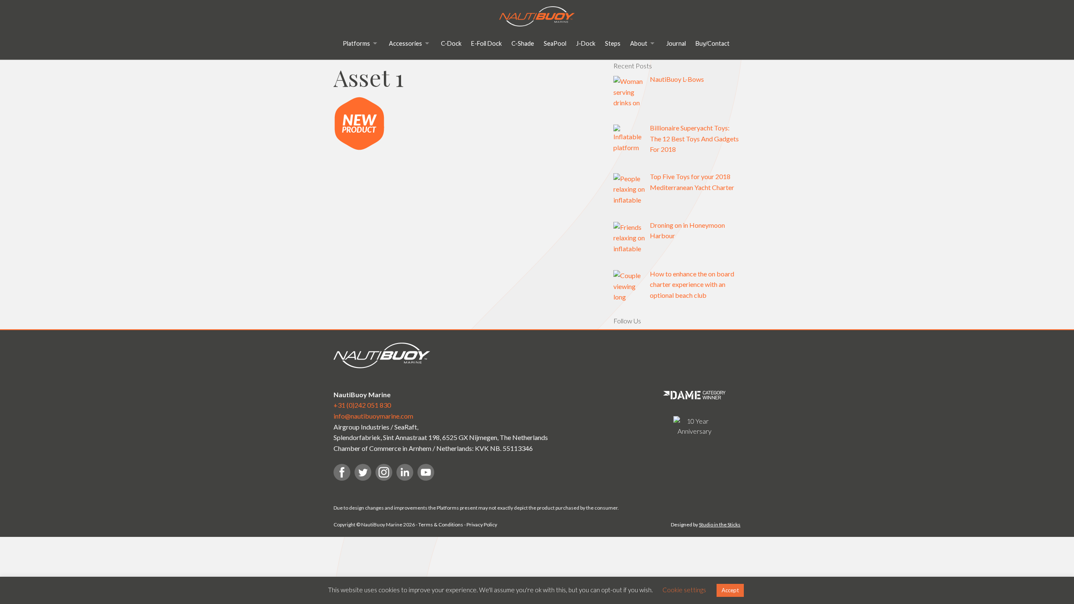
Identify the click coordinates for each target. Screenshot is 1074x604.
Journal (676, 43)
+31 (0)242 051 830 (362, 405)
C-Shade (522, 43)
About (638, 43)
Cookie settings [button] (684, 590)
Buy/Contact (713, 43)
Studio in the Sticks (719, 524)
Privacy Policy (482, 524)
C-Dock (451, 43)
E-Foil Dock (486, 43)
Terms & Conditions (440, 524)
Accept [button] (730, 590)
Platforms (356, 43)
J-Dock (585, 43)
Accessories (405, 43)
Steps (612, 43)
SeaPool (555, 43)
